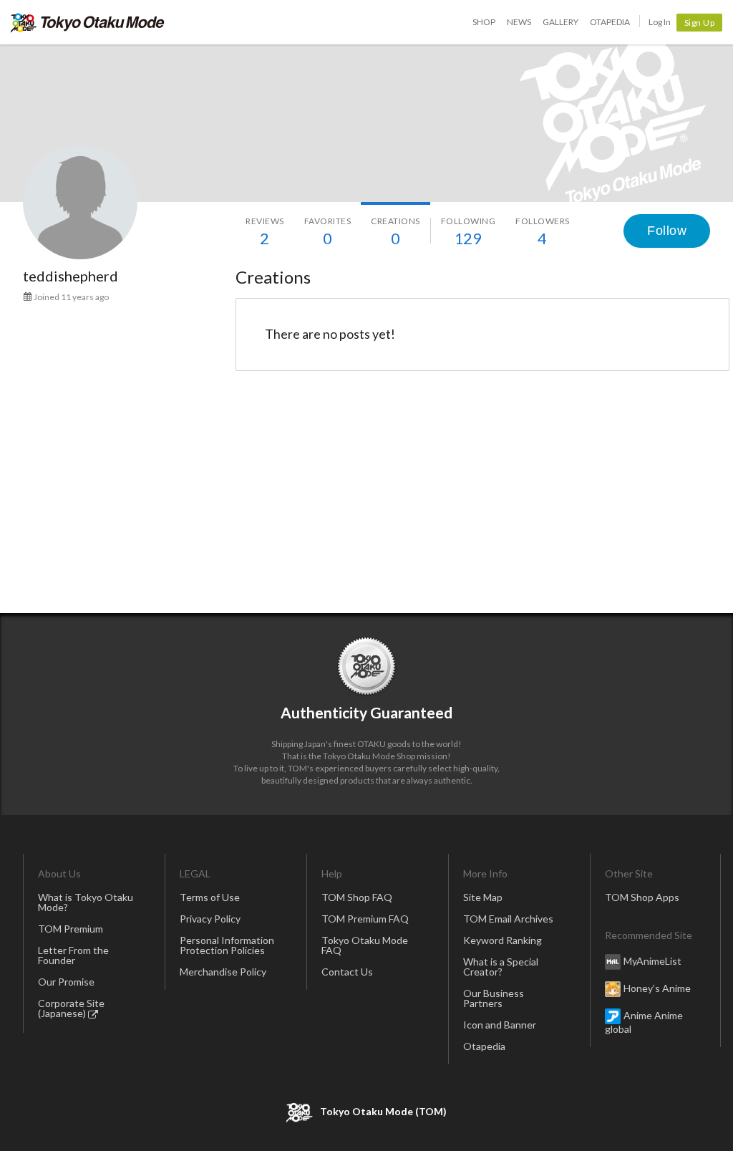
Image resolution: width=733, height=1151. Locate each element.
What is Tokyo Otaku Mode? (85, 902)
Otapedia (610, 21)
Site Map (483, 897)
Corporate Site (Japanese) (71, 1008)
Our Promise (66, 982)
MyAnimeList (652, 961)
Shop (483, 21)
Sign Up (699, 22)
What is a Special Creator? (500, 966)
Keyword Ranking (502, 940)
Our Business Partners (493, 998)
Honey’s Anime (657, 988)
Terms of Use (210, 897)
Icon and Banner (499, 1024)
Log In (660, 21)
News (519, 21)
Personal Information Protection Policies (227, 945)
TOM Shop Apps (642, 897)
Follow (666, 230)
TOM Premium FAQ (365, 918)
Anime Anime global (644, 1022)
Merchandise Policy (223, 971)
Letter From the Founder (73, 955)
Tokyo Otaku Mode (88, 22)
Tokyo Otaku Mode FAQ (364, 945)
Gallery (560, 21)
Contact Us (347, 971)
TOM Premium (70, 929)
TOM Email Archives (508, 918)
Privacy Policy (210, 918)
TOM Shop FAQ (356, 897)
